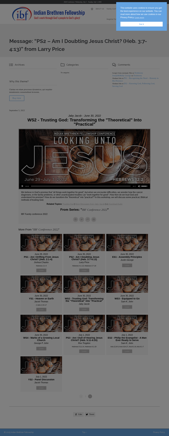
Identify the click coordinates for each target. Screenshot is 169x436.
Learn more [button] (139, 17)
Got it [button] (141, 24)
